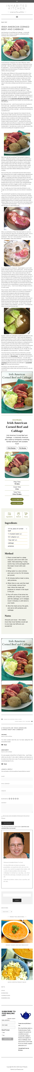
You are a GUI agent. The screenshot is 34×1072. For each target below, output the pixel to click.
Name (3, 776)
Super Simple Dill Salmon (22, 721)
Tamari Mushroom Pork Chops (13, 719)
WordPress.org (5, 998)
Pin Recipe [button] (22, 448)
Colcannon (4, 362)
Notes (26, 516)
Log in (3, 990)
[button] (26, 529)
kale (3, 176)
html (4, 1032)
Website (3, 790)
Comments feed (5, 995)
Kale (12, 1069)
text (3, 1035)
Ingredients (9, 516)
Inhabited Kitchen (17, 7)
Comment (3, 802)
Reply (5, 744)
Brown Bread (14, 356)
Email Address (5, 783)
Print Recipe (12, 448)
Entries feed (4, 993)
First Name (4, 1025)
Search (17, 900)
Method (18, 516)
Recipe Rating (4, 798)
